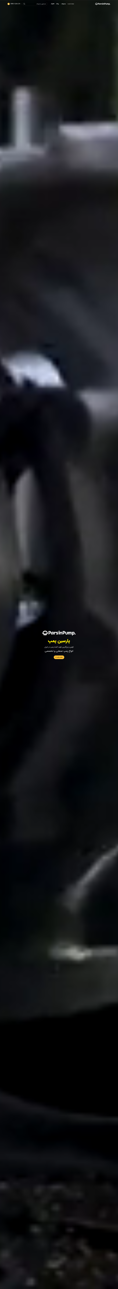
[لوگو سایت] (102, 4)
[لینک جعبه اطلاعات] (14, 4)
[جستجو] (24, 4)
